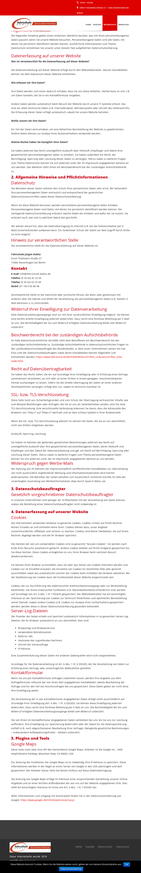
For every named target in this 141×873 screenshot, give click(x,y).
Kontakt (97, 24)
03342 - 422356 (86, 2)
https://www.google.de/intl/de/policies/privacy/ (47, 800)
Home (88, 24)
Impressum (123, 24)
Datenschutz (110, 24)
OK (126, 864)
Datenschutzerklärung (71, 869)
